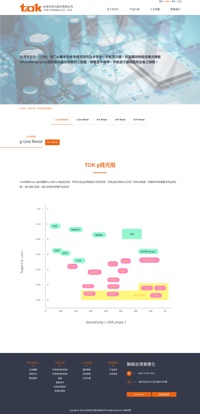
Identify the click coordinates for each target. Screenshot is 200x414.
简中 (167, 2)
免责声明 (127, 410)
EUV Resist (138, 120)
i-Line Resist (82, 120)
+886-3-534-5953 (146, 373)
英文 (173, 2)
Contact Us (139, 395)
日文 (180, 2)
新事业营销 (60, 391)
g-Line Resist (62, 120)
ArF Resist (120, 120)
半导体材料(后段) (59, 374)
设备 (60, 378)
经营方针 (33, 374)
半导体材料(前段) (59, 370)
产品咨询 (54, 142)
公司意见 (113, 374)
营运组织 (33, 378)
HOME (23, 109)
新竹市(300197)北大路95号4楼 (153, 382)
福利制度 (87, 370)
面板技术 (60, 382)
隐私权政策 (164, 395)
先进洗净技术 (60, 387)
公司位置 (87, 378)
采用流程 (87, 374)
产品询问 (113, 370)
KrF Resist (102, 120)
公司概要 (33, 370)
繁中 (161, 2)
